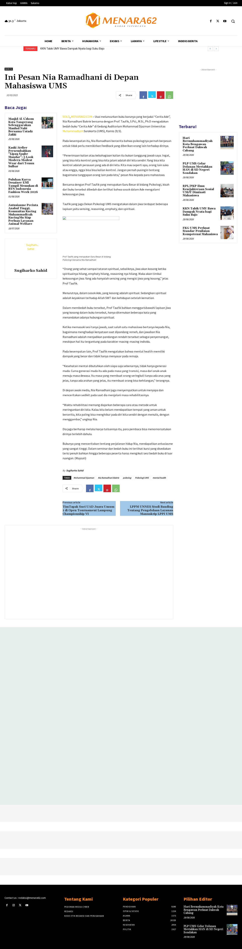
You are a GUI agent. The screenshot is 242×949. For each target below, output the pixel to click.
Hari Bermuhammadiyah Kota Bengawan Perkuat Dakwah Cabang (198, 144)
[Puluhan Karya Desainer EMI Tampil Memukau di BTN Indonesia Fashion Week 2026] (47, 183)
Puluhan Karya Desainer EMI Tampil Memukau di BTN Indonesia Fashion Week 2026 (23, 186)
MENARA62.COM (81, 117)
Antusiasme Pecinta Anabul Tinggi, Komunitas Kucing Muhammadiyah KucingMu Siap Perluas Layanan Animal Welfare (23, 214)
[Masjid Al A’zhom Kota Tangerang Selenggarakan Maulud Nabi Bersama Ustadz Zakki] (47, 123)
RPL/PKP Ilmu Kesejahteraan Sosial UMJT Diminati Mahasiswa (198, 190)
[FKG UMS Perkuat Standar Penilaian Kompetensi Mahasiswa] (227, 232)
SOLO (66, 117)
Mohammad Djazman (84, 477)
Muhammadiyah (73, 131)
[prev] (210, 48)
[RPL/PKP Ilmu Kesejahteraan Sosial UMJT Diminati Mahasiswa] (227, 190)
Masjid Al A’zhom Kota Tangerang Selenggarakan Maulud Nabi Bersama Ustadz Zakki (21, 126)
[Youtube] (224, 21)
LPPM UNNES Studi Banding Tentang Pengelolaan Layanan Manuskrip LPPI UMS (150, 510)
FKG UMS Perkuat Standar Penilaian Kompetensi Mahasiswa (200, 231)
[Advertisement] (89, 573)
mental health (159, 477)
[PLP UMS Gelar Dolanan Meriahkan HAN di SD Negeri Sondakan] (227, 168)
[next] (216, 48)
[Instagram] (13, 905)
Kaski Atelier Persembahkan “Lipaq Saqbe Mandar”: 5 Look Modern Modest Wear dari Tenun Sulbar (21, 157)
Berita (8, 69)
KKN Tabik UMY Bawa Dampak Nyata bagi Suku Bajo (72, 48)
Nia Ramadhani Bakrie (108, 477)
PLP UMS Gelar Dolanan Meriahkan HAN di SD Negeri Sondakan (197, 168)
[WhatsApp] (169, 95)
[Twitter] (217, 21)
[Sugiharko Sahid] (30, 254)
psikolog (127, 477)
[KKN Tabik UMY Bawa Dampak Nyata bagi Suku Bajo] (227, 213)
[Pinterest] (160, 95)
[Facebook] (210, 21)
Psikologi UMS (142, 477)
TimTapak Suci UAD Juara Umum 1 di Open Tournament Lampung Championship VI (88, 510)
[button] (232, 21)
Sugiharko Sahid (30, 271)
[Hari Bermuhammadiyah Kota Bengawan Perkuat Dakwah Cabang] (227, 142)
